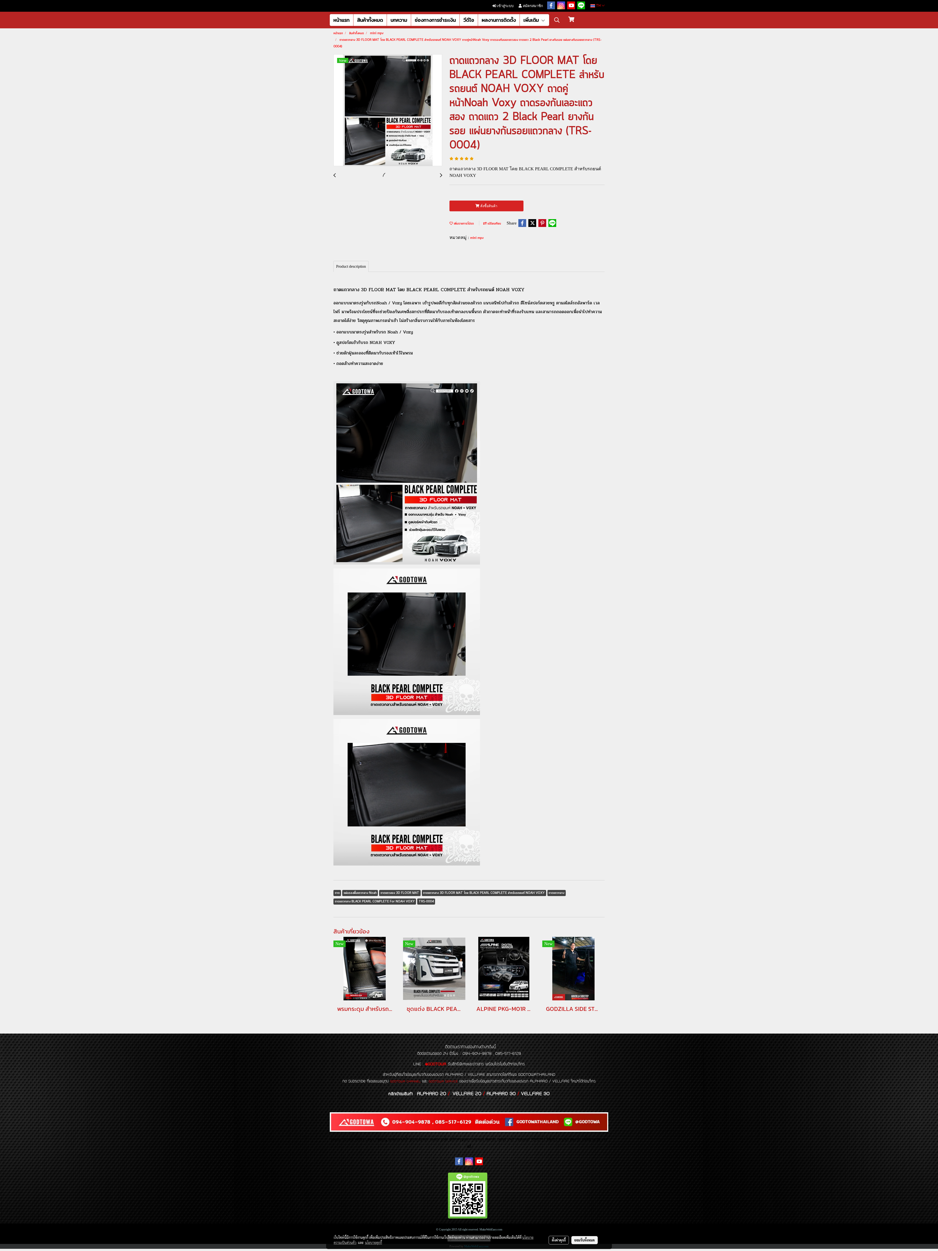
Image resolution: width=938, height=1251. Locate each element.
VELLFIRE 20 (467, 1093)
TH (598, 5)
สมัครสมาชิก (532, 6)
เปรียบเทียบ (494, 223)
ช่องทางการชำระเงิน (435, 20)
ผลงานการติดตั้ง (499, 20)
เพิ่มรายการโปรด (463, 223)
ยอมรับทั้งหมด (584, 1240)
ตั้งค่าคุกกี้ (559, 1240)
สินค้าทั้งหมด (370, 20)
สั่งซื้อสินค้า (488, 206)
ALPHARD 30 (501, 1093)
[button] (557, 20)
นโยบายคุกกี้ (373, 1242)
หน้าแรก (341, 20)
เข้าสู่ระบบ (505, 6)
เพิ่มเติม (532, 20)
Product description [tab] (351, 266)
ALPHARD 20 (431, 1093)
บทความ (399, 20)
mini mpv (477, 238)
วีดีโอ (468, 20)
